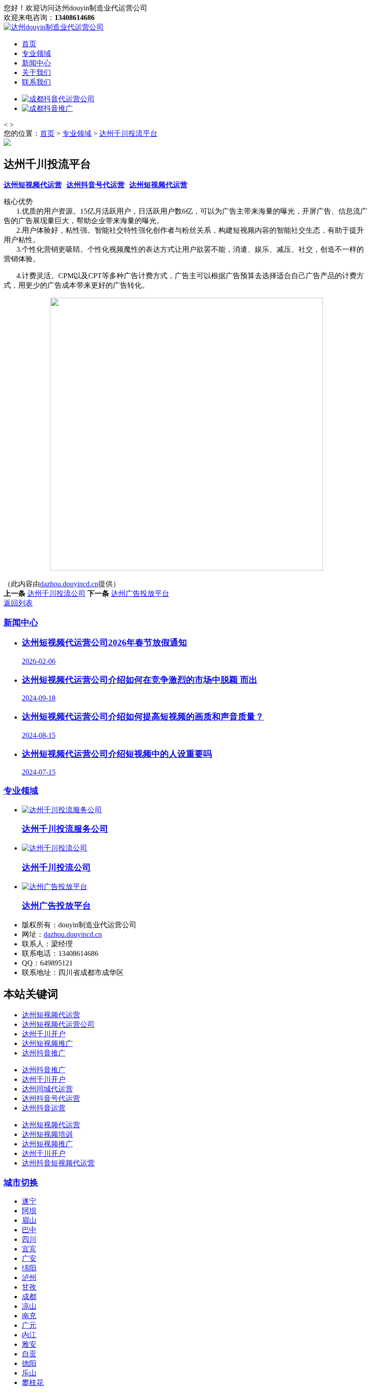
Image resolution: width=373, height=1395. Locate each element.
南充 (29, 1316)
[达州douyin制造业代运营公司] (54, 27)
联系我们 (36, 82)
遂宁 (29, 1201)
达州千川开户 (44, 1034)
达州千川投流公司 (56, 593)
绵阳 (29, 1268)
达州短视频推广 (47, 1043)
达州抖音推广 (44, 1053)
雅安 (29, 1344)
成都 (29, 1296)
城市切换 (21, 1182)
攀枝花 (33, 1382)
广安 (29, 1258)
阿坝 (29, 1211)
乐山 (29, 1373)
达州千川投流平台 (128, 133)
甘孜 (29, 1287)
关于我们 (36, 72)
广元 (29, 1325)
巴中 (29, 1230)
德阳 (29, 1363)
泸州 (29, 1277)
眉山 (29, 1220)
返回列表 (18, 603)
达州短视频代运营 (33, 185)
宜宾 (29, 1249)
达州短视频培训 (47, 1134)
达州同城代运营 (47, 1089)
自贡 (29, 1354)
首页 (29, 44)
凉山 (29, 1306)
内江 (29, 1335)
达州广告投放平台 (140, 593)
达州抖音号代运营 (95, 185)
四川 (29, 1239)
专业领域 (36, 53)
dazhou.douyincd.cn (69, 584)
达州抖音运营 (44, 1108)
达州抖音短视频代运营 (58, 1163)
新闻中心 (36, 63)
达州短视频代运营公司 (58, 1024)
